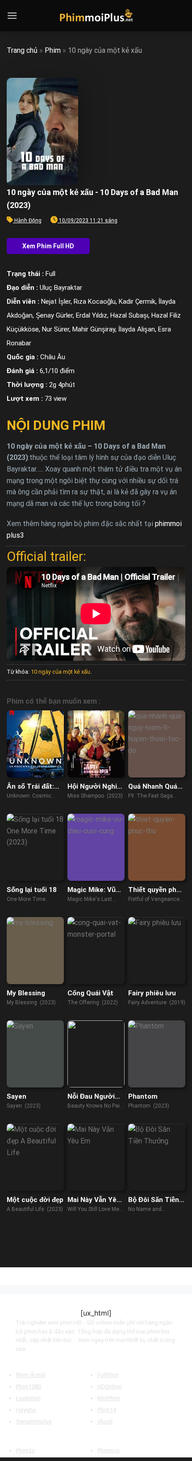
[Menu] (12, 15)
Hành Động (28, 220)
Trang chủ (22, 50)
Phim (53, 50)
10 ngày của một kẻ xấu (60, 671)
